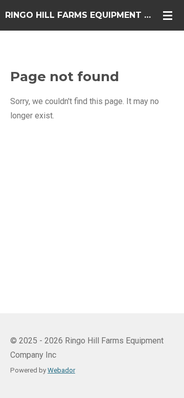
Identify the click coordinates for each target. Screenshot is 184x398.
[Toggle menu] (167, 15)
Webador (61, 370)
